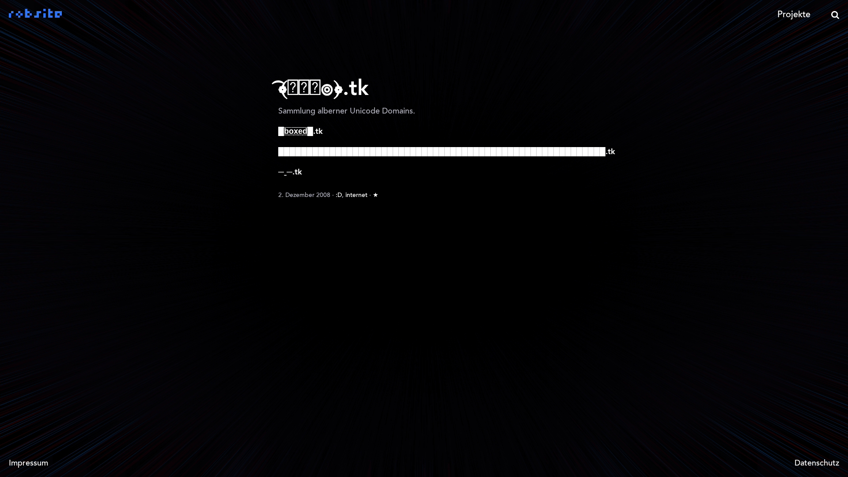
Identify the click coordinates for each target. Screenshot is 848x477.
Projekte (793, 15)
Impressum (28, 464)
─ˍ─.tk (290, 172)
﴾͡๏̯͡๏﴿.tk (323, 89)
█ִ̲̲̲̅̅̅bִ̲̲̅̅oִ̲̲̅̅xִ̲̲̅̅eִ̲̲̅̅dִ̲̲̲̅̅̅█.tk (300, 132)
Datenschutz (817, 464)
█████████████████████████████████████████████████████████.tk (446, 152)
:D (339, 196)
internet (356, 196)
